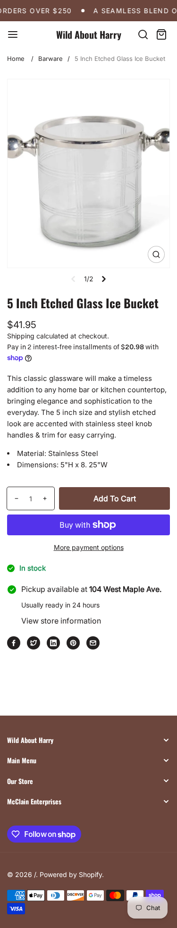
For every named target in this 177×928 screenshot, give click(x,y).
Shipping (20, 336)
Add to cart (114, 498)
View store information (61, 620)
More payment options (89, 547)
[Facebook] (13, 643)
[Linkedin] (53, 643)
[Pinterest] (73, 643)
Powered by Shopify (71, 874)
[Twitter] (33, 643)
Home (16, 58)
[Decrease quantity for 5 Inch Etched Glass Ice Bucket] (13, 498)
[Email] (93, 643)
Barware (50, 58)
